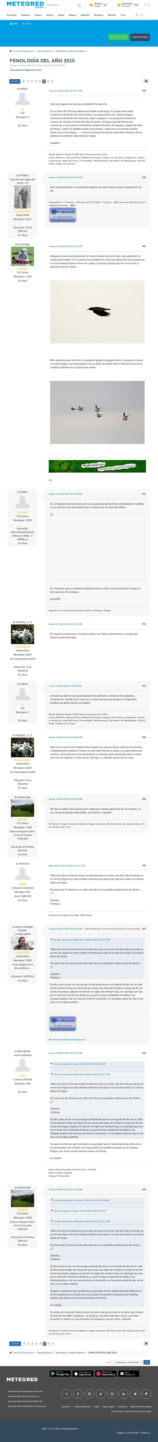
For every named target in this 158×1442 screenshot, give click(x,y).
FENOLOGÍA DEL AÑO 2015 (42, 60)
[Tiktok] (101, 1394)
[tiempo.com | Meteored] (22, 1379)
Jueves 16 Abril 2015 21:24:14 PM (65, 177)
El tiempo (12, 15)
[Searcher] (79, 5)
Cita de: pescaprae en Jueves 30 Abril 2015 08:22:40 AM (81, 1200)
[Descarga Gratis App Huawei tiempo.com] (105, 1374)
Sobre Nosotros (82, 1406)
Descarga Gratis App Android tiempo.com (25, 1391)
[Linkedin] (123, 1394)
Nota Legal (108, 1406)
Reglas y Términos (126, 1433)
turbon (24, 88)
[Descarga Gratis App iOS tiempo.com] (83, 1374)
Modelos (98, 15)
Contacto (65, 1406)
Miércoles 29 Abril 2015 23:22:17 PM (67, 865)
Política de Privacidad (140, 1406)
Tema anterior (17, 70)
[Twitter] (66, 1394)
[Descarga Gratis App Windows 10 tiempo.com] (128, 1374)
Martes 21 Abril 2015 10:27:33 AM (65, 494)
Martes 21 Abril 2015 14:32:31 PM (65, 624)
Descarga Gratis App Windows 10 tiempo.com (27, 1406)
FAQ (96, 1406)
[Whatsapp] (112, 1394)
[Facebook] (78, 1394)
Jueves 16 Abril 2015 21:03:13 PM (65, 91)
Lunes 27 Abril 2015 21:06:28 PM (65, 686)
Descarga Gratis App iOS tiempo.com (23, 1396)
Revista (112, 15)
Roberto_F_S (24, 622)
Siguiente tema (33, 70)
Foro (123, 15)
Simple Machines (69, 1429)
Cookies (122, 1406)
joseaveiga (24, 797)
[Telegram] (135, 1394)
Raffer (24, 492)
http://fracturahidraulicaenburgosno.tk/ (67, 1039)
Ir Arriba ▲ (145, 1433)
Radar (61, 15)
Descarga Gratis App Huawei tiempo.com (25, 1401)
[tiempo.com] (25, 5)
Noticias (25, 15)
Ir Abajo (14, 81)
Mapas (72, 15)
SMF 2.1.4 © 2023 (51, 1429)
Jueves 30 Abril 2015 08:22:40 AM (65, 1053)
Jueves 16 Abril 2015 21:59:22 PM (65, 246)
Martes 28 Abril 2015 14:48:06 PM (65, 737)
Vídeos (38, 15)
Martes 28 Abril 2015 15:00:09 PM (65, 799)
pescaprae (23, 1051)
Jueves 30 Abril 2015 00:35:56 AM (65, 929)
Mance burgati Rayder (24, 928)
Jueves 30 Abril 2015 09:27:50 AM (65, 1189)
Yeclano (24, 175)
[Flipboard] (146, 1394)
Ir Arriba (15, 1344)
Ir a (108, 1362)
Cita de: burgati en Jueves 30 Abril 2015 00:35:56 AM (80, 1064)
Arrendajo (24, 244)
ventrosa (24, 863)
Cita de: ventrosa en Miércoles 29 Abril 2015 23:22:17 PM (82, 939)
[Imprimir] (146, 81)
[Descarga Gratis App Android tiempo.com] (60, 1374)
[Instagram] (89, 1394)
